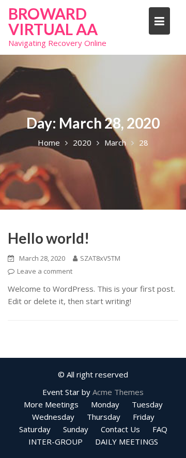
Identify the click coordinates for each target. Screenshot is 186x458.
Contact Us (120, 429)
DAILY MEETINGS (126, 441)
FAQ (159, 429)
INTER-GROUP (55, 441)
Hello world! (48, 238)
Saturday (35, 429)
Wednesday (53, 417)
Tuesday (147, 404)
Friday (143, 417)
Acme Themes (118, 392)
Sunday (75, 429)
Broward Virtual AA (53, 21)
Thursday (103, 417)
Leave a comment (44, 271)
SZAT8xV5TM (100, 258)
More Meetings (51, 404)
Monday (105, 404)
